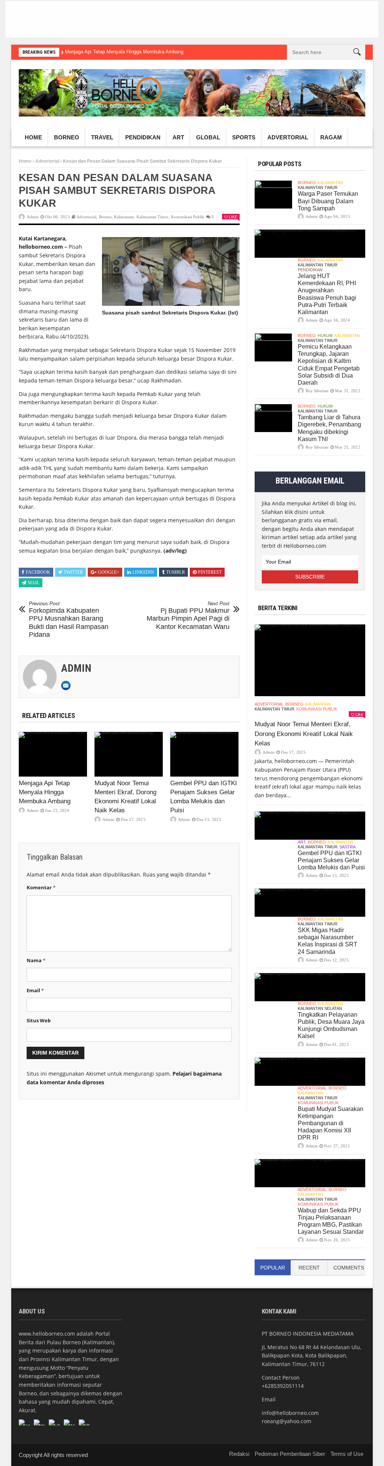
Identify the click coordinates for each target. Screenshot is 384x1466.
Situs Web (39, 1020)
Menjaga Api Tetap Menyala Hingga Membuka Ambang (124, 51)
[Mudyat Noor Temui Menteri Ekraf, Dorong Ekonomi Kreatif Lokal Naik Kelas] (128, 754)
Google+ (108, 572)
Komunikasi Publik (187, 217)
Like (233, 217)
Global (208, 137)
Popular (272, 1268)
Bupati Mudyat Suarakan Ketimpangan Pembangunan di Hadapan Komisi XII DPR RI (330, 1123)
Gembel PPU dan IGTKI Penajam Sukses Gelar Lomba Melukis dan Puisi (331, 860)
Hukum (325, 335)
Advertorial (287, 137)
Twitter (73, 572)
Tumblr (175, 572)
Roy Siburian (317, 390)
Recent (309, 1268)
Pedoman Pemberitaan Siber (290, 1454)
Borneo (66, 137)
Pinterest (210, 572)
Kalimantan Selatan (320, 1008)
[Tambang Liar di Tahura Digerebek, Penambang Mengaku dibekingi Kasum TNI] (273, 418)
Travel (102, 137)
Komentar (41, 887)
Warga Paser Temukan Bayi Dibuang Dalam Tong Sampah (328, 200)
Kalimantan (124, 217)
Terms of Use (346, 1454)
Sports (243, 137)
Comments (348, 1268)
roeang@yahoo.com (286, 1421)
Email (35, 990)
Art (178, 137)
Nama (36, 960)
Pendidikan (142, 137)
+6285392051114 (283, 1385)
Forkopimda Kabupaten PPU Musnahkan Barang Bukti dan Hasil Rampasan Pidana (68, 619)
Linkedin (143, 572)
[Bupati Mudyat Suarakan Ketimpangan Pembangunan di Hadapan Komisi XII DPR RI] (310, 1072)
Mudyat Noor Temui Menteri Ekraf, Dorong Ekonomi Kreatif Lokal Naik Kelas (304, 734)
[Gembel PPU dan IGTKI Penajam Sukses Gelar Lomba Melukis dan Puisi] (204, 754)
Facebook (38, 572)
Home (33, 137)
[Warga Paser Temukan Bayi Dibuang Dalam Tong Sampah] (273, 194)
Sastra (347, 847)
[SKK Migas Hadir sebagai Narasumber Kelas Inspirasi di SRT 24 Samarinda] (310, 903)
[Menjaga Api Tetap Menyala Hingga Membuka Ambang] (53, 754)
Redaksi (239, 1454)
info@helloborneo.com (290, 1412)
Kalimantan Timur (152, 217)
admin (33, 217)
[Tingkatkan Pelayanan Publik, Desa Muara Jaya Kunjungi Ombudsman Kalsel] (310, 987)
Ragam (331, 137)
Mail (33, 582)
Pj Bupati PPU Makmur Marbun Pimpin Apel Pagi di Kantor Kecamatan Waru (188, 615)
